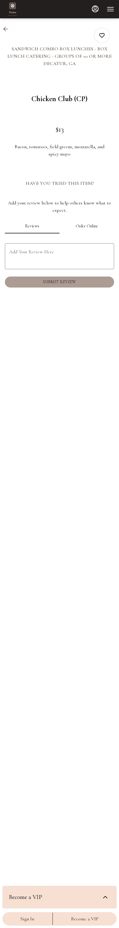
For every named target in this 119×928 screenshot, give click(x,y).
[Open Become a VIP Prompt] (105, 897)
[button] (7, 29)
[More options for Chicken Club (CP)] (102, 35)
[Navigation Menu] (110, 9)
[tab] (32, 226)
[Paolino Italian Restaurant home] (32, 9)
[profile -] (95, 9)
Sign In (27, 919)
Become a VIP (85, 919)
